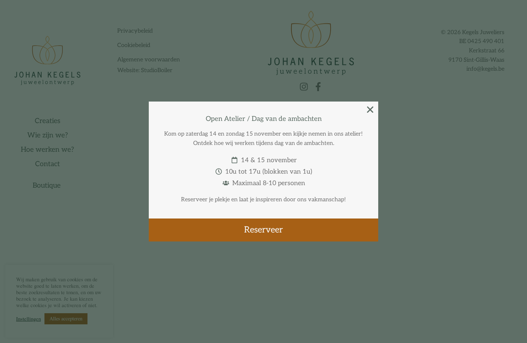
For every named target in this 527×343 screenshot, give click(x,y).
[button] (370, 109)
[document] (263, 171)
